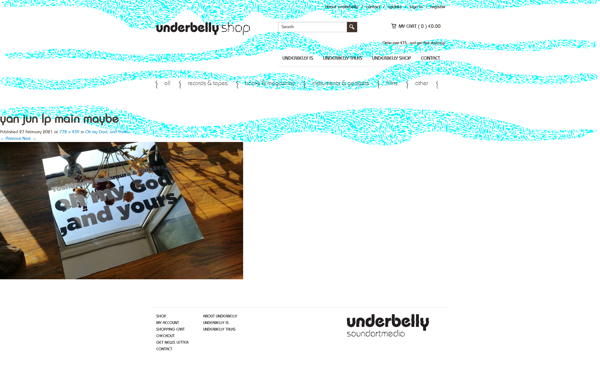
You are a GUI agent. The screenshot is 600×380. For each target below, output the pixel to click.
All (167, 84)
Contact (373, 7)
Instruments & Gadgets (340, 84)
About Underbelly (341, 7)
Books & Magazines (270, 84)
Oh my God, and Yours (106, 132)
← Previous (10, 138)
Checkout (165, 336)
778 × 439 (69, 132)
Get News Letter (172, 343)
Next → (29, 138)
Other (421, 84)
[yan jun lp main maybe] (121, 210)
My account (167, 323)
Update (395, 7)
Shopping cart (170, 329)
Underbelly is (297, 58)
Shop (161, 316)
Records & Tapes (208, 84)
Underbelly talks (342, 58)
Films (392, 84)
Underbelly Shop (391, 58)
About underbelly (220, 316)
